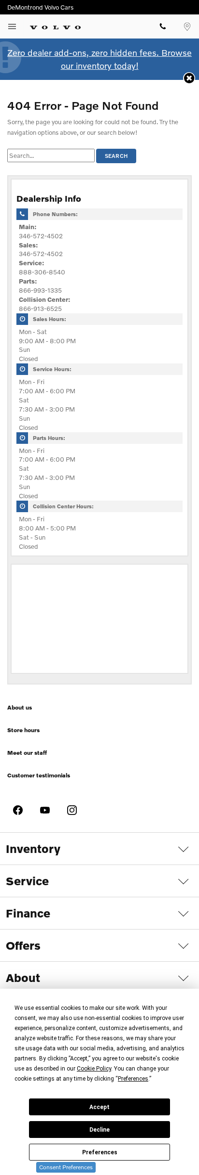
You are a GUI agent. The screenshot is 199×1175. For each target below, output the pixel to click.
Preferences (99, 1152)
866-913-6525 (40, 308)
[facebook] (17, 810)
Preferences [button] (133, 1078)
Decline (99, 1129)
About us (19, 707)
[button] (189, 78)
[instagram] (72, 810)
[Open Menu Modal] (12, 26)
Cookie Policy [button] (94, 1068)
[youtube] (45, 810)
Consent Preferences (66, 1167)
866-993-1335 (40, 290)
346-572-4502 (41, 236)
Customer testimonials (38, 775)
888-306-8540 (42, 272)
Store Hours (23, 730)
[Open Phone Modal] (163, 26)
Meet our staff (27, 752)
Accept (99, 1107)
